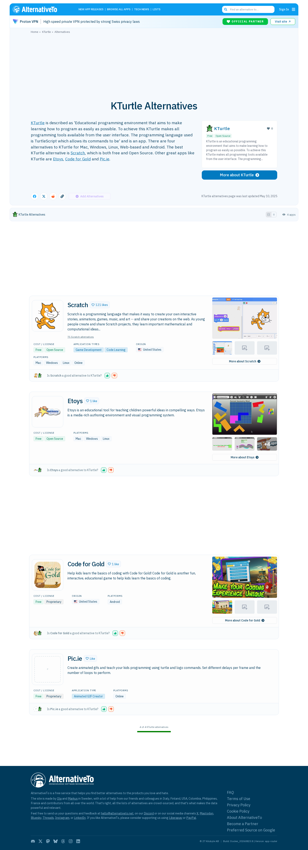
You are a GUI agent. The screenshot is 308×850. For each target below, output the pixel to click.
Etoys (58, 158)
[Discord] (33, 841)
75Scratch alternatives (80, 336)
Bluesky (36, 818)
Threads (48, 818)
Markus (73, 798)
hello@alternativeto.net (117, 813)
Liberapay (175, 818)
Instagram (62, 818)
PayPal (191, 818)
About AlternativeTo (244, 817)
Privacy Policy (238, 805)
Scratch (78, 152)
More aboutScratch (242, 361)
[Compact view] (273, 214)
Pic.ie (104, 158)
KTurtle (38, 122)
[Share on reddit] (53, 196)
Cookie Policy (238, 811)
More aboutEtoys (242, 457)
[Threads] (63, 841)
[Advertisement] (154, 64)
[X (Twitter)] (40, 841)
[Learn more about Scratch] (47, 315)
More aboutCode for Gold (242, 620)
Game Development (89, 350)
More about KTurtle (237, 175)
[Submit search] (225, 9)
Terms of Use (238, 798)
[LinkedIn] (78, 841)
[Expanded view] (268, 214)
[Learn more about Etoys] (47, 411)
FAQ (230, 792)
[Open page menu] (293, 9)
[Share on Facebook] (34, 196)
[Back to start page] (41, 9)
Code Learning (116, 350)
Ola (59, 798)
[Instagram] (71, 841)
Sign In (284, 9)
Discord (149, 813)
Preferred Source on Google (251, 830)
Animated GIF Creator (88, 696)
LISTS (156, 9)
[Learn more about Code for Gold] (47, 575)
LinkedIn (80, 818)
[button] (100, 305)
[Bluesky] (55, 841)
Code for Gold (78, 158)
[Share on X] (44, 196)
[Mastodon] (48, 841)
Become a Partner (242, 823)
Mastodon (206, 813)
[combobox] (248, 9)
